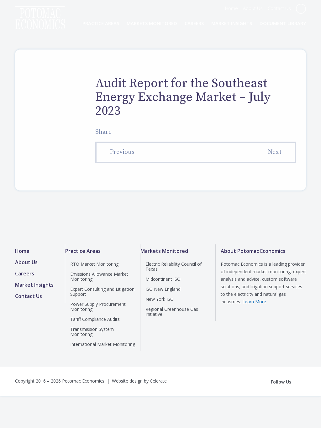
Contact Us (279, 8)
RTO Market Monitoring (94, 264)
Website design (127, 381)
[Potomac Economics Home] (40, 13)
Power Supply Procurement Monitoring (98, 306)
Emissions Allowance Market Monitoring (99, 276)
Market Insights (231, 23)
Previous (122, 152)
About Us (253, 8)
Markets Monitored (152, 23)
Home (231, 8)
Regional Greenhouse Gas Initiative (171, 311)
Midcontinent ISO (163, 279)
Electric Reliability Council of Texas (173, 266)
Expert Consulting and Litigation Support (102, 291)
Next (275, 152)
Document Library (283, 23)
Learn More (254, 302)
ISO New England (163, 289)
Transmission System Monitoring (92, 331)
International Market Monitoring (102, 344)
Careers (194, 23)
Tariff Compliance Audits (95, 319)
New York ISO (159, 299)
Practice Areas (100, 23)
